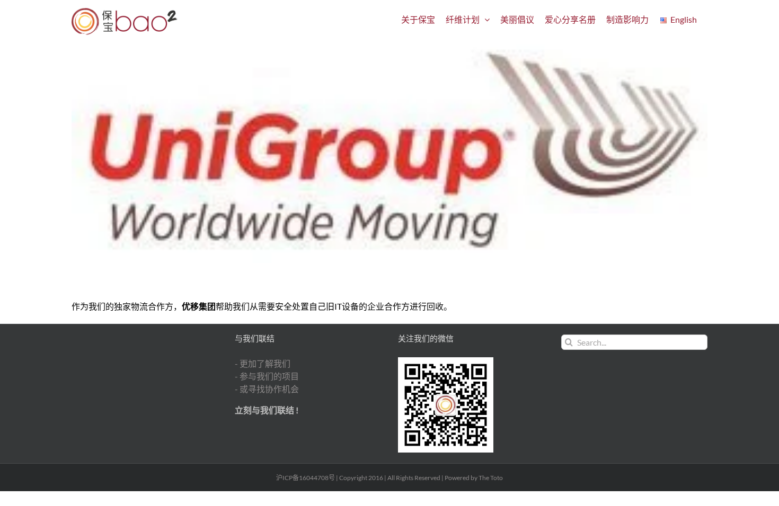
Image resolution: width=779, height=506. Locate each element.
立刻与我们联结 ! (266, 410)
